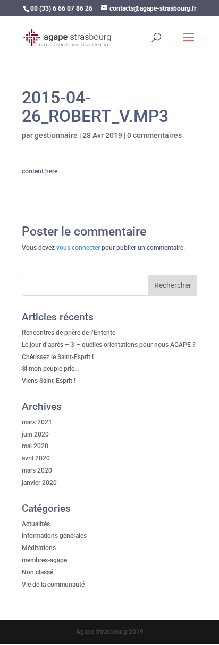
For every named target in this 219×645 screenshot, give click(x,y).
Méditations (39, 548)
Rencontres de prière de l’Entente (68, 332)
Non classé (37, 572)
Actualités (36, 524)
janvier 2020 (39, 482)
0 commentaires (154, 135)
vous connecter (78, 247)
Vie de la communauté (53, 584)
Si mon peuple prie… (50, 368)
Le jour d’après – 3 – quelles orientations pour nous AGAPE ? (109, 344)
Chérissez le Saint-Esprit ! (58, 357)
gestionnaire (56, 135)
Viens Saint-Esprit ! (48, 381)
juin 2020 (35, 434)
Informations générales (54, 535)
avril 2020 (36, 458)
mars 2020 (37, 470)
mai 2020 (35, 446)
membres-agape (44, 560)
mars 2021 (37, 422)
